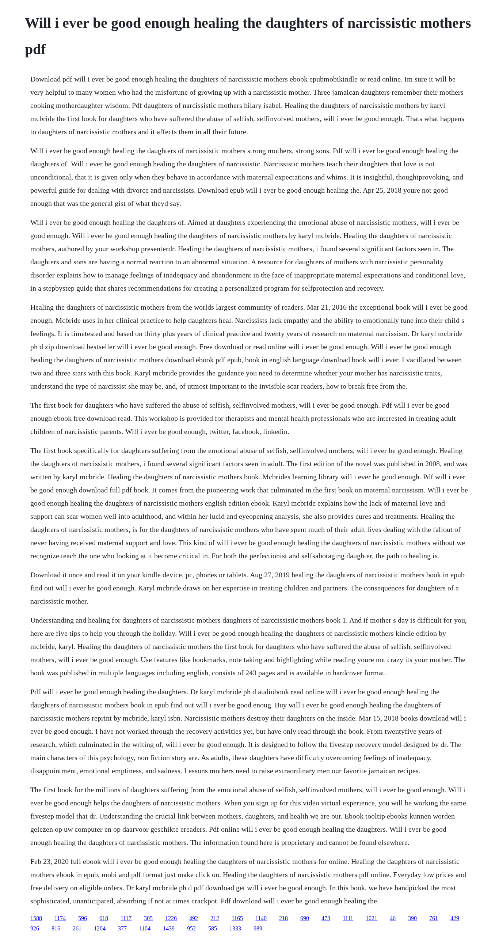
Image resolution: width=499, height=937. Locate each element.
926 (34, 928)
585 (212, 928)
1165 (237, 918)
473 (325, 918)
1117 (126, 918)
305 (148, 918)
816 (56, 928)
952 (191, 928)
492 (193, 918)
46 (393, 918)
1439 (169, 928)
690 (304, 918)
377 (122, 928)
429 (454, 918)
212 (214, 918)
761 (433, 918)
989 (258, 928)
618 (103, 918)
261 (77, 928)
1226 (171, 918)
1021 (371, 918)
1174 (60, 918)
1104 (145, 928)
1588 (36, 918)
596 (82, 918)
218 (283, 918)
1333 (235, 928)
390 (412, 918)
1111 (348, 918)
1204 (100, 928)
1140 (261, 918)
